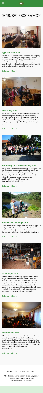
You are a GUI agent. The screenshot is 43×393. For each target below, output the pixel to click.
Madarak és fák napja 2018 (15, 222)
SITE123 (19, 380)
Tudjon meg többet (9, 71)
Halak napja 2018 (10, 273)
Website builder (27, 380)
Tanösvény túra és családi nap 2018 (19, 165)
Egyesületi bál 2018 (11, 52)
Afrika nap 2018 (9, 110)
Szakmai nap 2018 (10, 332)
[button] (3, 3)
